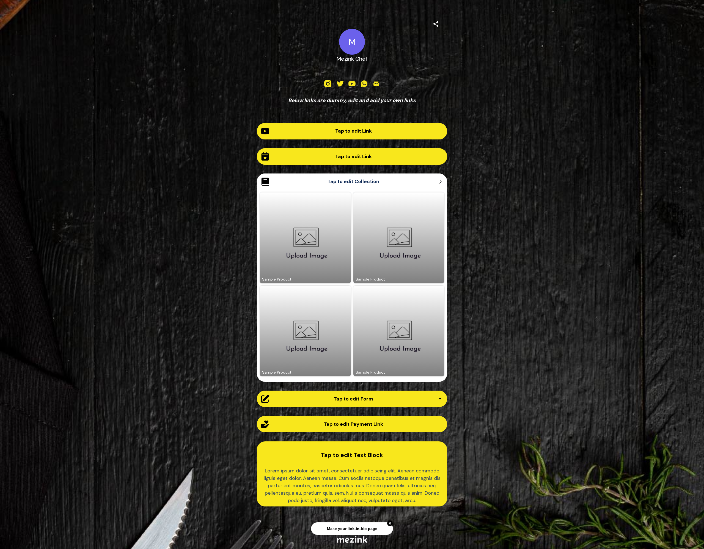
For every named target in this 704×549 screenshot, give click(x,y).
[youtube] (352, 84)
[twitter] (340, 84)
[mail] (376, 84)
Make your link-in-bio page (352, 530)
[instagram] (328, 84)
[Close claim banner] (390, 524)
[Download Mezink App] (352, 539)
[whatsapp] (364, 84)
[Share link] (436, 23)
